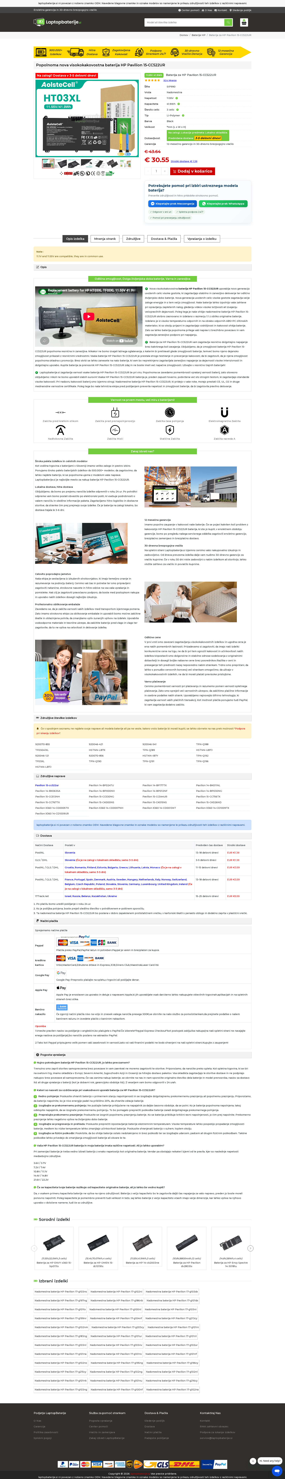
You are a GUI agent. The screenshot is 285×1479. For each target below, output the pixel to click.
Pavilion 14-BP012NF (154, 790)
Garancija (39, 1426)
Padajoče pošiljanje (156, 1438)
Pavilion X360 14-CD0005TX (52, 807)
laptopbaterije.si (140, 1473)
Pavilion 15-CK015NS (154, 802)
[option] (87, 118)
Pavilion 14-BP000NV (102, 790)
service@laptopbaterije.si (216, 1438)
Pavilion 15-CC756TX (208, 796)
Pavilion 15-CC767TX (47, 802)
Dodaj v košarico (195, 171)
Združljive (133, 239)
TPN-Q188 (202, 744)
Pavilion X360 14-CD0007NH (106, 807)
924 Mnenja (169, 80)
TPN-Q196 (202, 761)
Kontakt (222, 10)
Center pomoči (190, 10)
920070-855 (42, 744)
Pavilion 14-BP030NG (209, 790)
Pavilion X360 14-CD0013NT (159, 807)
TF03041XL (42, 750)
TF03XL (40, 761)
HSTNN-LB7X (97, 750)
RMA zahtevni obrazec (214, 1426)
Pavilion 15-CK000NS (101, 802)
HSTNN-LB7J (43, 766)
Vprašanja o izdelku (202, 239)
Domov (184, 35)
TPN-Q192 (202, 755)
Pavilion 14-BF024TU (101, 785)
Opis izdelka (75, 239)
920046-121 (42, 755)
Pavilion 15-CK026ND (209, 802)
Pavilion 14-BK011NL (208, 785)
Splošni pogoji (43, 1438)
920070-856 (96, 755)
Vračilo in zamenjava (102, 1432)
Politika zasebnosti (46, 1432)
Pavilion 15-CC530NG (101, 796)
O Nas (208, 10)
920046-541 (149, 744)
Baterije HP (199, 35)
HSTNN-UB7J (204, 750)
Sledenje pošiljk (242, 10)
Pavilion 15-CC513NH (47, 796)
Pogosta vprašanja (100, 1420)
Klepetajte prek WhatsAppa (225, 203)
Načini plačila (152, 1432)
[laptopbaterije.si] (58, 26)
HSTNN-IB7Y (150, 755)
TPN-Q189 (148, 750)
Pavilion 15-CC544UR (154, 796)
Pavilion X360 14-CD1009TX (212, 807)
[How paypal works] (214, 1464)
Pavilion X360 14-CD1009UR (52, 813)
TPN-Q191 (148, 761)
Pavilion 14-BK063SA (47, 790)
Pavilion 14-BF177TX (154, 785)
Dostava (149, 1426)
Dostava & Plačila (164, 239)
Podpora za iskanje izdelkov (217, 1432)
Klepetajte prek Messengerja (175, 203)
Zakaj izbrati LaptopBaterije (107, 1438)
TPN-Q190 (95, 761)
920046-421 (96, 744)
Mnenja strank (105, 239)
